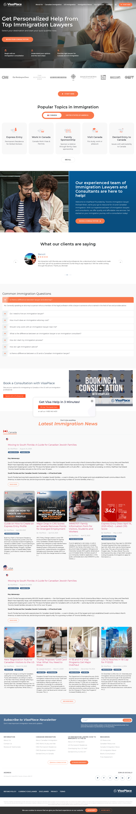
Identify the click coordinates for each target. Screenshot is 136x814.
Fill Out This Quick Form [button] (48, 407)
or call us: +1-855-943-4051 (47, 411)
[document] (68, 407)
